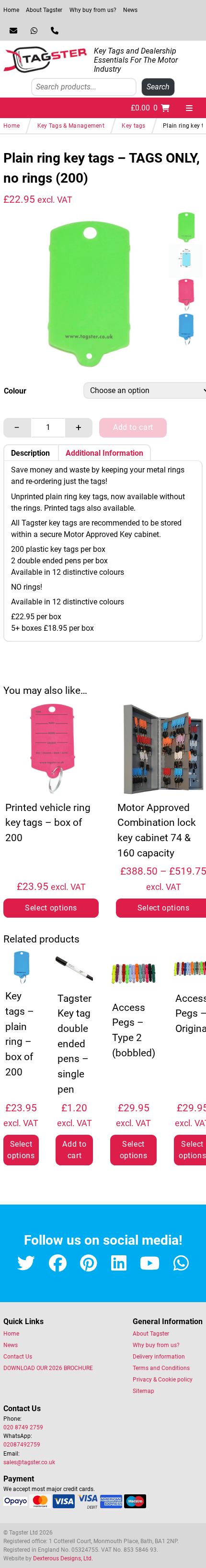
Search (158, 86)
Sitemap (143, 1391)
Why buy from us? (92, 10)
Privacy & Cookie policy (163, 1379)
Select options (51, 907)
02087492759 (21, 1444)
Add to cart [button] (74, 1150)
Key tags (133, 125)
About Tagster (44, 10)
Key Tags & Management (70, 125)
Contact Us (17, 1356)
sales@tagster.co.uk (29, 1462)
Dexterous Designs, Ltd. (63, 1558)
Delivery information (159, 1356)
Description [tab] (30, 453)
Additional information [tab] (104, 453)
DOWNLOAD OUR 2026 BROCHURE (48, 1368)
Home (11, 10)
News (130, 10)
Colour (15, 390)
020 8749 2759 (23, 1427)
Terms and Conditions (161, 1368)
